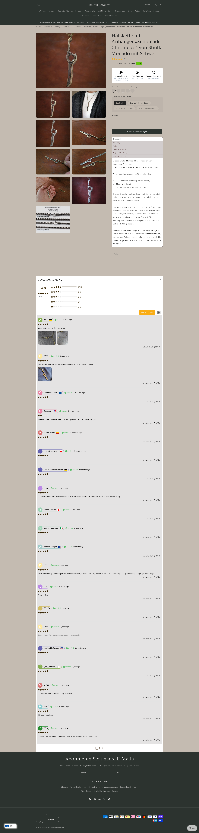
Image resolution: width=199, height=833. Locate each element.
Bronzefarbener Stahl (139, 103)
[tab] (137, 139)
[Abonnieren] (117, 772)
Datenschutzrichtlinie (128, 787)
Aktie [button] (116, 254)
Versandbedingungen (78, 787)
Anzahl (115, 115)
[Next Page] (105, 748)
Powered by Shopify (57, 827)
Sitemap (115, 791)
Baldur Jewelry (46, 827)
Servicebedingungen (110, 787)
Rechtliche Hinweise (102, 791)
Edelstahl (120, 103)
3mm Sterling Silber (126, 108)
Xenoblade (76, 27)
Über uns (64, 787)
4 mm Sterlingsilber (149, 108)
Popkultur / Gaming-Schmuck (56, 27)
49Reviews (43, 297)
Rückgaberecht (86, 791)
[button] (38, 4)
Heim (38, 27)
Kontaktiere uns (94, 787)
